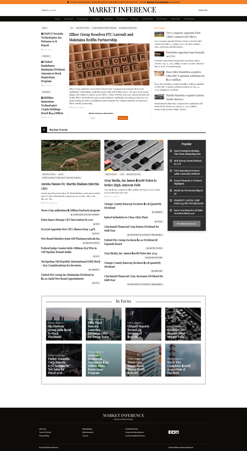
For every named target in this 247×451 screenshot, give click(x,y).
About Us (42, 429)
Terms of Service (45, 432)
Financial (68, 18)
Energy (134, 18)
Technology (82, 18)
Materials (175, 18)
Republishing (87, 429)
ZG (71, 28)
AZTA (61, 174)
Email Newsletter (131, 429)
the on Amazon (161, 2)
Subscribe (203, 10)
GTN (122, 174)
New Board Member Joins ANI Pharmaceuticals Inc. (70, 238)
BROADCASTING (134, 174)
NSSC (44, 28)
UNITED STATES (82, 28)
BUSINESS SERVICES (127, 28)
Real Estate (162, 18)
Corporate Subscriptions (134, 432)
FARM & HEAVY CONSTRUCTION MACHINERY (61, 178)
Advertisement (87, 432)
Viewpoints (189, 18)
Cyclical (96, 18)
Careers (85, 436)
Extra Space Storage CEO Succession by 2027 (67, 219)
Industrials (147, 18)
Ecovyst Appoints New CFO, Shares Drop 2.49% (68, 229)
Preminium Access (186, 224)
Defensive (108, 18)
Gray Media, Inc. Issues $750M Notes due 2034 (130, 253)
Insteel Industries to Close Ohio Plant (126, 217)
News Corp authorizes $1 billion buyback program (70, 210)
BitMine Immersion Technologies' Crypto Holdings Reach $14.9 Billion (52, 105)
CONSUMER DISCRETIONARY (104, 28)
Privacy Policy (44, 436)
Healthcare (122, 18)
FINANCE (46, 56)
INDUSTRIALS (111, 174)
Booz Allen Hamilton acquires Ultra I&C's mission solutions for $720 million (185, 75)
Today (57, 18)
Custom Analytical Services (135, 436)
